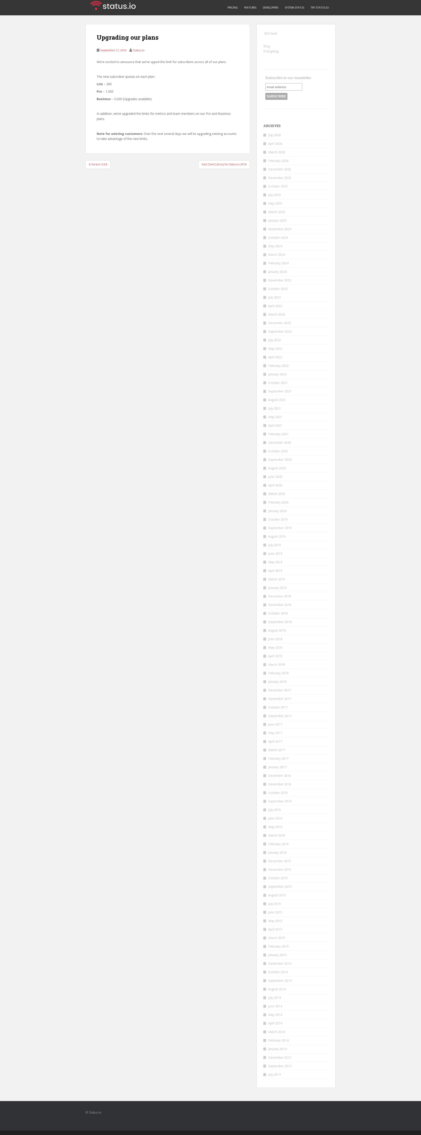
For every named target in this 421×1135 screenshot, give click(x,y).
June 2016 (275, 818)
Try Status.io (320, 7)
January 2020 (277, 511)
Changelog (270, 51)
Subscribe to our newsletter (288, 78)
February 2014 (278, 1040)
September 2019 (280, 528)
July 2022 (274, 340)
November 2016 (279, 784)
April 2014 (275, 1023)
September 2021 (280, 391)
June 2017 (275, 724)
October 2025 (278, 186)
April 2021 (275, 425)
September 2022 (280, 331)
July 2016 (274, 810)
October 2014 (278, 972)
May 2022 (275, 348)
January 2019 (277, 588)
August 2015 (277, 895)
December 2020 (279, 442)
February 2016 (278, 844)
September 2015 (280, 886)
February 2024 (278, 263)
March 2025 (276, 212)
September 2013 (280, 1066)
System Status (294, 7)
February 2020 (278, 502)
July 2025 (274, 195)
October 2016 (278, 793)
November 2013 (279, 1057)
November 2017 (279, 699)
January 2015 (277, 955)
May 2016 (275, 827)
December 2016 (279, 775)
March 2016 (276, 835)
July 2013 (274, 1074)
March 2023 (276, 314)
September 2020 (280, 459)
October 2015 (278, 878)
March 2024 (276, 254)
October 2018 (278, 613)
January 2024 (277, 272)
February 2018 (278, 673)
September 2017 (280, 716)
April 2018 (275, 656)
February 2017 (278, 758)
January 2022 (277, 374)
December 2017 (279, 690)
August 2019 (277, 536)
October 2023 (278, 289)
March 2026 (276, 152)
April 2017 (275, 741)
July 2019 (274, 545)
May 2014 (275, 1015)
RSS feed (270, 33)
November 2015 (279, 869)
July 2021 (274, 408)
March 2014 (276, 1032)
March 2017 (276, 750)
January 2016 (277, 852)
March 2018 (276, 664)
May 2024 (275, 246)
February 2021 (278, 434)
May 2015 (275, 921)
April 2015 (275, 929)
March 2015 (276, 938)
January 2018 (277, 682)
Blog (266, 46)
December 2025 (279, 169)
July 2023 (274, 297)
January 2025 (277, 220)
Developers (270, 7)
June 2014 (275, 1006)
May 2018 (275, 647)
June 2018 (275, 639)
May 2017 (275, 733)
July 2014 (274, 998)
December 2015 (279, 861)
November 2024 (279, 229)
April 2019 (275, 570)
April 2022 (275, 357)
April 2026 (275, 143)
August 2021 (277, 400)
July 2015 (274, 904)
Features (250, 7)
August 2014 (277, 989)
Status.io (138, 50)
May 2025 (275, 203)
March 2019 (276, 579)
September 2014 (280, 980)
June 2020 (275, 477)
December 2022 (279, 323)
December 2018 (279, 596)
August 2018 (277, 630)
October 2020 (278, 451)
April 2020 (275, 485)
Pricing (233, 7)
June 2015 (275, 912)
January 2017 (277, 767)
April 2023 (275, 306)
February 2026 (278, 161)
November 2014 (279, 963)
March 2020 (276, 494)
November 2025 (279, 178)
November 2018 (279, 605)
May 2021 (275, 417)
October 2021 (278, 383)
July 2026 (274, 135)
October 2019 (278, 519)
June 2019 (275, 553)
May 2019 (275, 562)
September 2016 (280, 801)
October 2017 (278, 707)
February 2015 (278, 946)
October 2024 (278, 237)
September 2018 (280, 622)
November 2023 (279, 280)
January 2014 (277, 1049)
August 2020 (277, 468)
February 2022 (278, 366)
